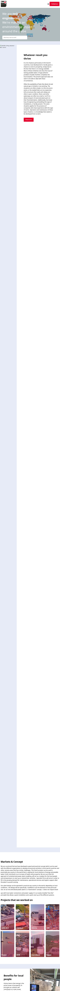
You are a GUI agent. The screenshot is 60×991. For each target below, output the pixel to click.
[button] (48, 4)
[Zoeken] (25, 37)
